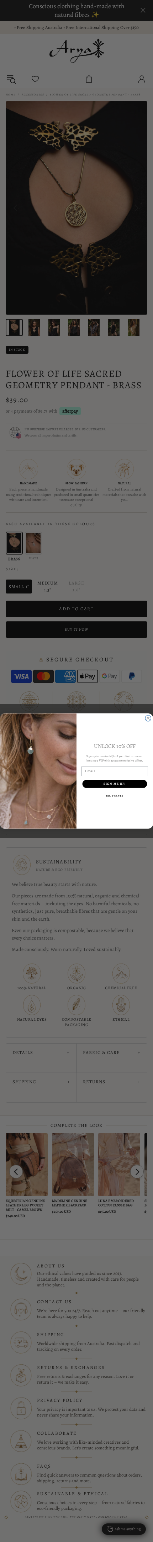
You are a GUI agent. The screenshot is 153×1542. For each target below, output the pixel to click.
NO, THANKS (114, 795)
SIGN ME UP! (115, 784)
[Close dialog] (148, 718)
